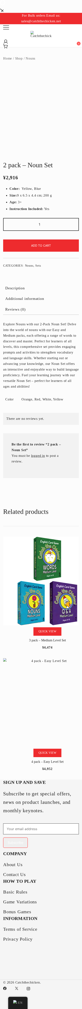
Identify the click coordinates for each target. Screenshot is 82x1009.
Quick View (47, 631)
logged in (38, 455)
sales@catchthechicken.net (41, 21)
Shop (19, 58)
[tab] (41, 288)
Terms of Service (20, 929)
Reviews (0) (15, 309)
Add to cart (41, 245)
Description (15, 288)
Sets (38, 265)
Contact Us (14, 874)
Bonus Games (17, 911)
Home (7, 58)
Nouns (30, 58)
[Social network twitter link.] (16, 988)
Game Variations (20, 901)
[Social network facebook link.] (5, 988)
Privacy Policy (18, 939)
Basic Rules (15, 892)
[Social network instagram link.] (28, 988)
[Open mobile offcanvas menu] (6, 27)
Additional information (24, 298)
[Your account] (5, 40)
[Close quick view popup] (1, 10)
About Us (12, 864)
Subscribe (15, 842)
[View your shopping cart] (5, 45)
